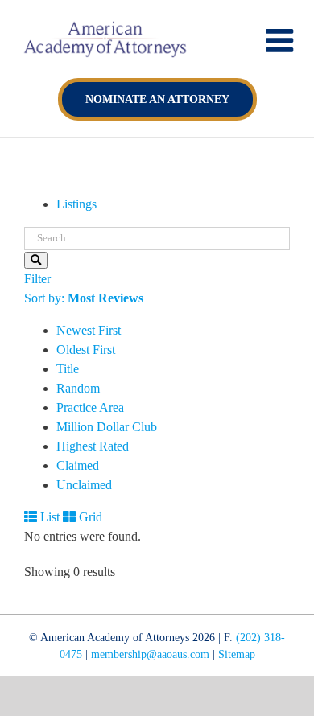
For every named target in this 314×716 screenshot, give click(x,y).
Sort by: (83, 298)
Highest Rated (92, 446)
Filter (37, 279)
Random (78, 388)
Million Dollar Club (106, 427)
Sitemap (236, 654)
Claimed (77, 465)
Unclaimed (84, 485)
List (48, 517)
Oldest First (85, 349)
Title (67, 369)
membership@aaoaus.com (150, 654)
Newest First (88, 330)
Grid (89, 517)
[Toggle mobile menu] (282, 40)
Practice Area (90, 407)
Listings (76, 204)
